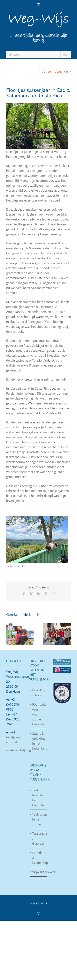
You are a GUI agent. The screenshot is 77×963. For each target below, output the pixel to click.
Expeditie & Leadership (38, 858)
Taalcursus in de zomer (38, 819)
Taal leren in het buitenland (38, 797)
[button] (9, 634)
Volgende (61, 71)
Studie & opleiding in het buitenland (38, 740)
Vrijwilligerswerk (38, 872)
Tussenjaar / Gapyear (38, 838)
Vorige (46, 71)
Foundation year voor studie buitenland (38, 714)
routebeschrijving (18, 750)
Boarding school (38, 692)
